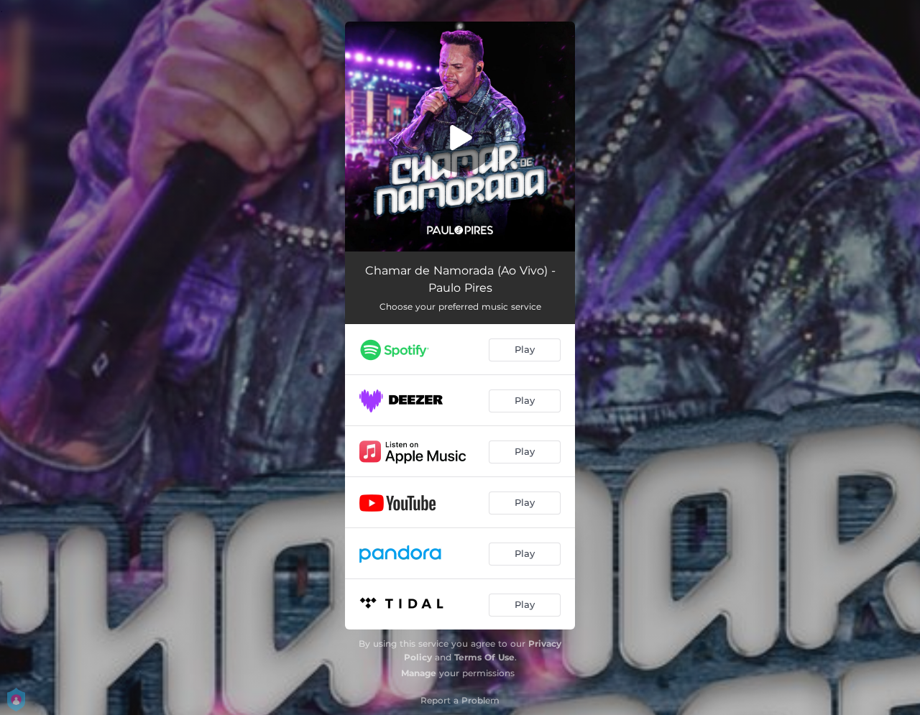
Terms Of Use (484, 657)
